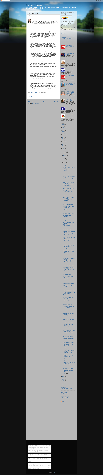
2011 (63, 145)
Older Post (56, 101)
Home (43, 101)
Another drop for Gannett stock (68, 338)
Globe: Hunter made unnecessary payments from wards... (68, 366)
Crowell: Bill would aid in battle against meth (68, 325)
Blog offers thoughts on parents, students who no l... (68, 298)
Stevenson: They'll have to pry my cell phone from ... (68, 207)
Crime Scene (63, 387)
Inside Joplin (63, 33)
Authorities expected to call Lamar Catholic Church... (69, 288)
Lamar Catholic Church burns (68, 296)
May (64, 159)
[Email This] (41, 92)
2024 (63, 127)
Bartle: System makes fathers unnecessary (68, 305)
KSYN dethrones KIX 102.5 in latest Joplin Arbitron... (69, 317)
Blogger (53, 472)
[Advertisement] (68, 421)
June (64, 158)
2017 (63, 137)
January (64, 373)
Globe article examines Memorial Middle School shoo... (68, 211)
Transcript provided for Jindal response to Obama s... (68, 185)
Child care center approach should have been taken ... (69, 240)
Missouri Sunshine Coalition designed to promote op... (68, 229)
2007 (63, 376)
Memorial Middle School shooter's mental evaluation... (68, 180)
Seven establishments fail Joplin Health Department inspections (70, 76)
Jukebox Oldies (63, 37)
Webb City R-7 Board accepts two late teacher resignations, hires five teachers (70, 115)
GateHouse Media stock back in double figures (68, 248)
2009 (63, 148)
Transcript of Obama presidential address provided (68, 189)
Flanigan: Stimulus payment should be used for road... (69, 331)
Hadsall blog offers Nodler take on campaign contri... (69, 345)
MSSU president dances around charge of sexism (68, 225)
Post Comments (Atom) (36, 103)
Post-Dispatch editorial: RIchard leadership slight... (68, 242)
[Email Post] (40, 92)
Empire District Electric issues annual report (68, 193)
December (65, 149)
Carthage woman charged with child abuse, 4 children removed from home (70, 92)
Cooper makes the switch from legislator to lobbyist (68, 360)
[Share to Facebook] (44, 92)
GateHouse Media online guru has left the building (69, 209)
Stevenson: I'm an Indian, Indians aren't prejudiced (68, 268)
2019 (63, 134)
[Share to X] (43, 92)
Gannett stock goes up (67, 320)
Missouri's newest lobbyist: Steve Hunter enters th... (68, 263)
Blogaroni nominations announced (69, 244)
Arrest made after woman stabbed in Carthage (70, 100)
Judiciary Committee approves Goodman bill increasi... (68, 302)
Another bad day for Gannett (68, 332)
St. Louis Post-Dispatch (65, 396)
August (64, 155)
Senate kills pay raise (66, 364)
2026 (63, 124)
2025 (63, 126)
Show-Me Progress (64, 393)
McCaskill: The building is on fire (68, 294)
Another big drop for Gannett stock (69, 349)
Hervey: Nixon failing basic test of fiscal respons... (68, 322)
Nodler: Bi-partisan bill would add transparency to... (68, 300)
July (64, 156)
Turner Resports (64, 41)
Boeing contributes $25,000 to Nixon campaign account (69, 334)
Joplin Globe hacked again (67, 352)
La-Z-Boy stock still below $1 (68, 250)
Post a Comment (32, 96)
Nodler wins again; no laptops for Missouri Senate (68, 343)
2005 (63, 379)
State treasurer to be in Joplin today (69, 178)
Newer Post (30, 101)
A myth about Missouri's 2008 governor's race (68, 227)
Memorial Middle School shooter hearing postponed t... (68, 172)
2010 (63, 147)
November (65, 151)
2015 (63, 140)
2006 (63, 377)
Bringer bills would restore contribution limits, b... (67, 261)
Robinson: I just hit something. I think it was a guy (68, 246)
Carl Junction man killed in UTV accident (70, 54)
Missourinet (63, 391)
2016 (63, 138)
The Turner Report (34, 5)
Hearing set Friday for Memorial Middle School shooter (68, 220)
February (65, 163)
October (64, 152)
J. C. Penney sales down (67, 326)
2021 (63, 131)
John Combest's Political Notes (66, 388)
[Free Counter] (29, 441)
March (64, 162)
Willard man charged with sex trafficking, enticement (70, 68)
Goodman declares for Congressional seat (67, 174)
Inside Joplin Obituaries (65, 34)
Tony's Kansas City (64, 397)
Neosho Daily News (64, 392)
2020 (63, 133)
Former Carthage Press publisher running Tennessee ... (68, 307)
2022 (63, 130)
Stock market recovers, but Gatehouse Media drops (67, 191)
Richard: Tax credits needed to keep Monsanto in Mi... (69, 293)
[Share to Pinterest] (45, 92)
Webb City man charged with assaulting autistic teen (70, 107)
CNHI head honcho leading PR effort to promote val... (69, 363)
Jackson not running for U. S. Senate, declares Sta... (68, 234)
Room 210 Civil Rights (65, 39)
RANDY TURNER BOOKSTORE (66, 38)
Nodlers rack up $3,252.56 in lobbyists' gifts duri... (68, 356)
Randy (63, 401)
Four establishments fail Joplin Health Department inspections (70, 46)
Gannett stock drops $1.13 (67, 354)
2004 (63, 380)
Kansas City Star (64, 389)
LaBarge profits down (66, 315)
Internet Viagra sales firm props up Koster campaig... (69, 202)
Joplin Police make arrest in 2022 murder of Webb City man (70, 84)
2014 (63, 141)
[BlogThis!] (42, 92)
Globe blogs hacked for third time (68, 319)
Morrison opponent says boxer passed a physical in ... (68, 369)
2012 (63, 144)
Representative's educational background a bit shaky (68, 256)
